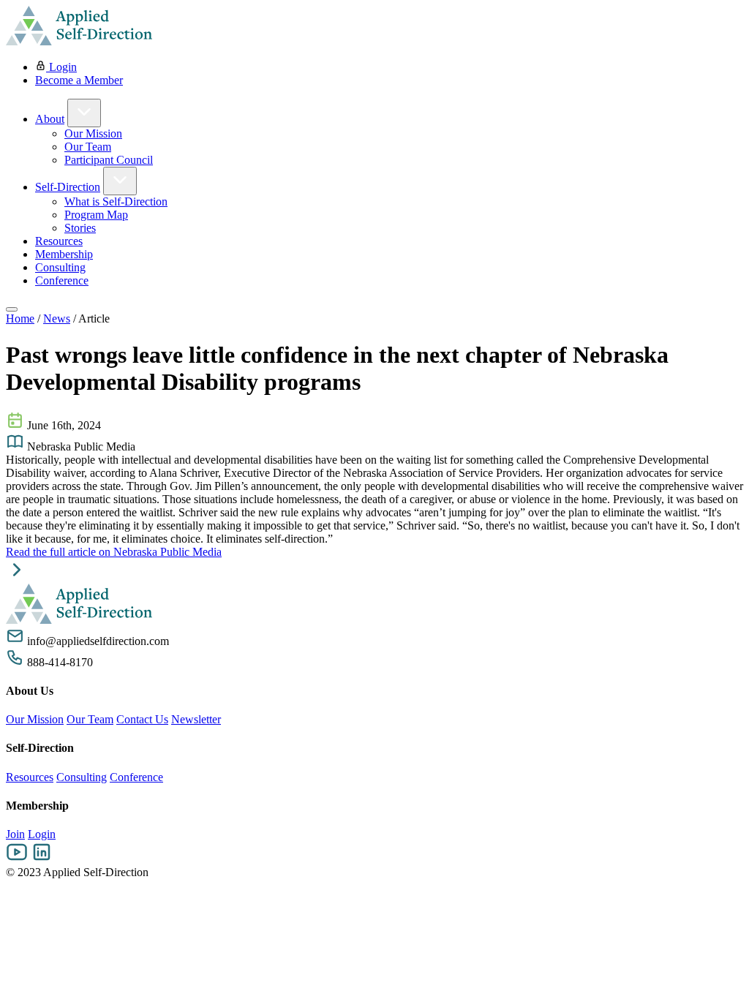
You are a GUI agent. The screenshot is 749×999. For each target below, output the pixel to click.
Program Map (96, 214)
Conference (62, 280)
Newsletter (196, 719)
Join (15, 834)
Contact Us (142, 719)
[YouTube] (17, 859)
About (49, 119)
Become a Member (79, 80)
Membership (64, 254)
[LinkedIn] (42, 859)
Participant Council (108, 160)
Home (20, 318)
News (56, 318)
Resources (59, 241)
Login (61, 67)
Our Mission (93, 133)
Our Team (87, 146)
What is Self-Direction (116, 201)
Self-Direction (67, 187)
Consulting (60, 267)
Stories (80, 228)
